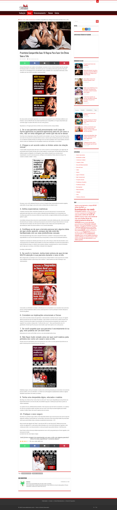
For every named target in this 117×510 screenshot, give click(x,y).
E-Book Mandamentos (59, 501)
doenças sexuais (84, 222)
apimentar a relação (87, 205)
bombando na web (26, 473)
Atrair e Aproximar (80, 155)
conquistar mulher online (85, 216)
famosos (81, 224)
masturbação (81, 230)
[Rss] (83, 29)
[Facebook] (86, 29)
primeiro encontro (83, 235)
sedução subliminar (79, 236)
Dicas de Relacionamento (82, 164)
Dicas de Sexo (79, 167)
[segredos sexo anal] (45, 273)
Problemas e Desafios (81, 182)
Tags (95, 110)
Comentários (89, 110)
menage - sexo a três (37, 473)
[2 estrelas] (22, 441)
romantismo (95, 235)
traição (94, 238)
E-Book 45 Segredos (70, 501)
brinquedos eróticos (80, 211)
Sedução (22, 12)
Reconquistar (79, 187)
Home (20, 19)
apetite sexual (78, 205)
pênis (89, 235)
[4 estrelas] (26, 441)
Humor (50, 12)
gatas (84, 226)
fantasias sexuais (90, 224)
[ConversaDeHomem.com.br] (24, 7)
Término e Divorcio (80, 197)
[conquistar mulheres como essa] (45, 355)
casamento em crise (84, 213)
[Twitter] (89, 29)
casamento (77, 213)
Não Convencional (30, 19)
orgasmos (86, 232)
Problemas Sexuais (80, 184)
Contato (51, 501)
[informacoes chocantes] (45, 84)
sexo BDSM (86, 236)
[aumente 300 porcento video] (45, 190)
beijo (85, 207)
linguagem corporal (85, 228)
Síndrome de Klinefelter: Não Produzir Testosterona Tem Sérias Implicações (90, 137)
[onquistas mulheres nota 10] (45, 169)
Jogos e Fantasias (80, 174)
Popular (82, 110)
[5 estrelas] (27, 441)
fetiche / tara (79, 226)
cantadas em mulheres (91, 211)
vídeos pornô (79, 239)
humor (88, 226)
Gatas (57, 12)
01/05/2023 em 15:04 (65, 481)
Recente (77, 110)
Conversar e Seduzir (80, 160)
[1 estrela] (20, 441)
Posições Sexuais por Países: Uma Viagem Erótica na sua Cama (90, 121)
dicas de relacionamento (83, 219)
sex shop (79, 238)
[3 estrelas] (24, 441)
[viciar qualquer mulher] (45, 295)
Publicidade (44, 501)
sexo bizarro (92, 236)
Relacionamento (40, 12)
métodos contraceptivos (90, 230)
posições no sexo (82, 233)
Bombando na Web (80, 157)
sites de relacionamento (87, 238)
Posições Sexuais (80, 179)
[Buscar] (97, 1)
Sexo (29, 12)
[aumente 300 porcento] (45, 460)
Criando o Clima (80, 162)
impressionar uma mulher (90, 227)
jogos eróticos (78, 228)
